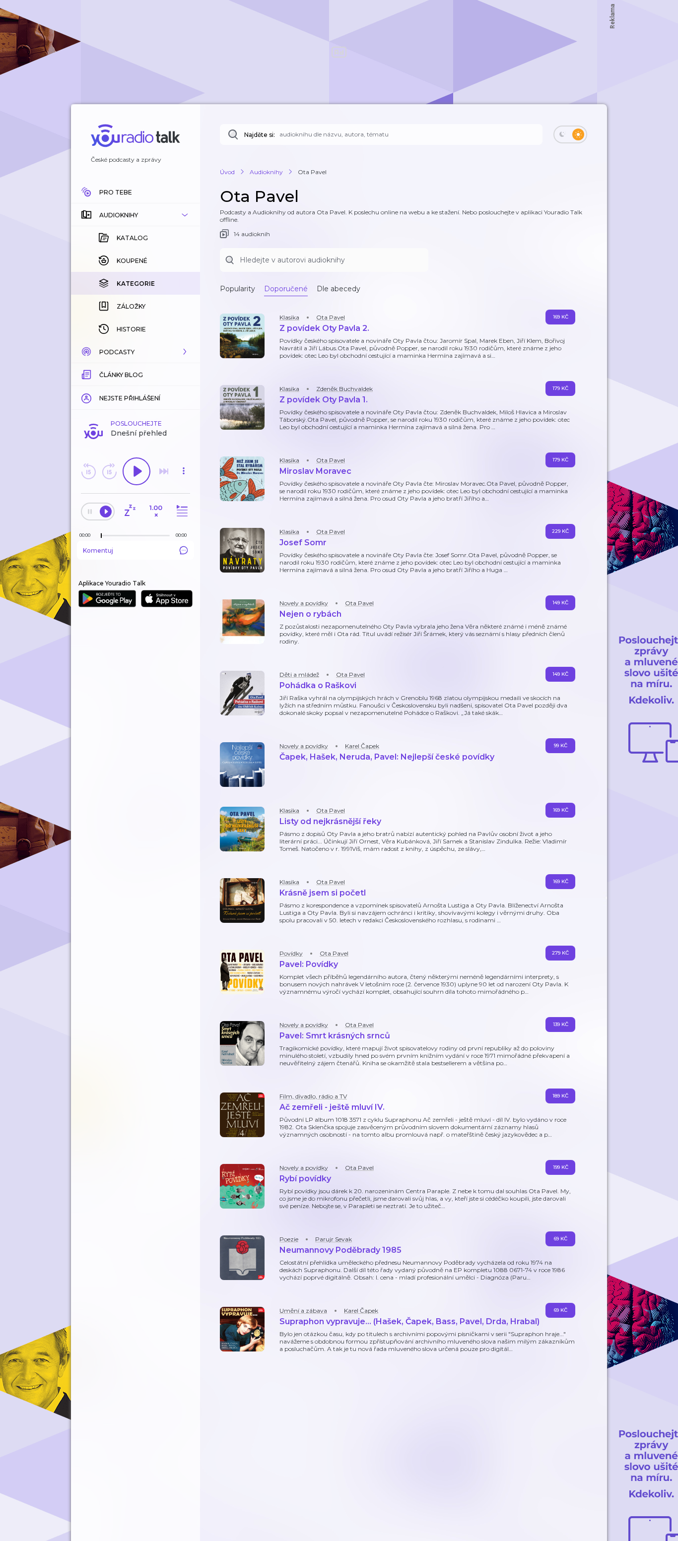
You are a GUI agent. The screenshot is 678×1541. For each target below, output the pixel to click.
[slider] (101, 535)
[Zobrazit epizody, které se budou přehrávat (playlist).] (180, 511)
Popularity (237, 288)
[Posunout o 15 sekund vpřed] (109, 471)
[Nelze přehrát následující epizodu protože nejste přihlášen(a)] (163, 471)
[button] (135, 214)
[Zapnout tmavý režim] (570, 134)
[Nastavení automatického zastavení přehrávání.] (129, 511)
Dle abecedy (338, 288)
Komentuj (98, 550)
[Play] (136, 471)
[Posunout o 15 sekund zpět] (88, 471)
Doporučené (286, 288)
